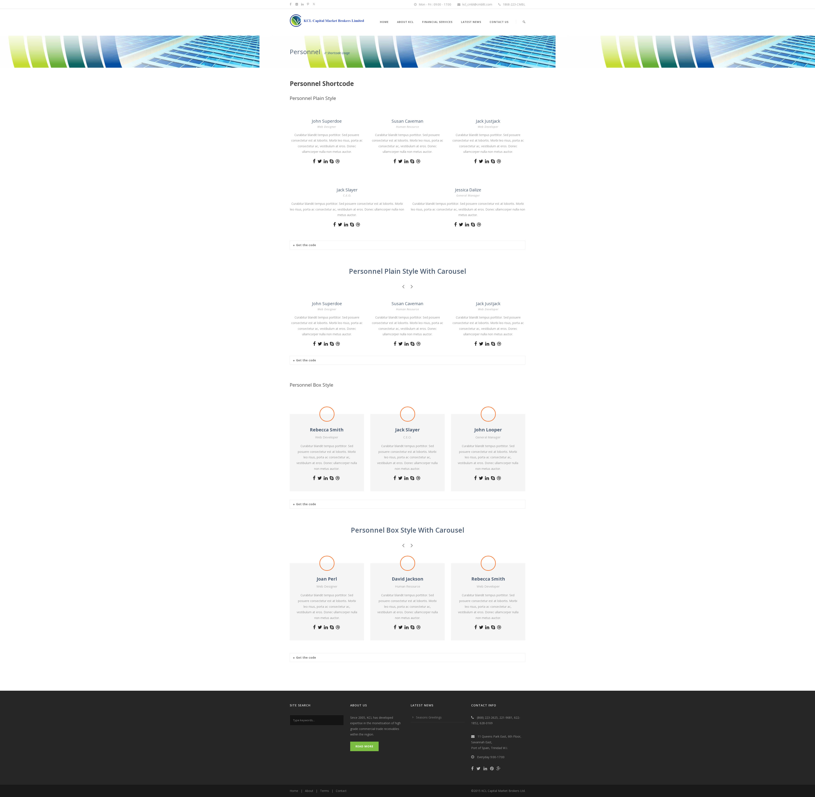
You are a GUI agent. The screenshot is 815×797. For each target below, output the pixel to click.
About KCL (405, 22)
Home (384, 22)
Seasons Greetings (429, 717)
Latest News (471, 22)
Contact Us (499, 22)
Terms (324, 791)
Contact (341, 791)
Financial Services (437, 22)
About (309, 791)
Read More (364, 746)
